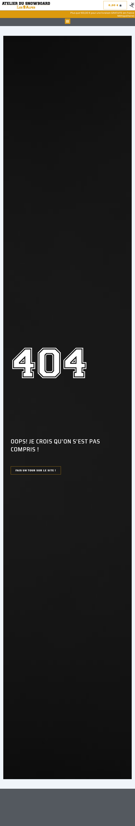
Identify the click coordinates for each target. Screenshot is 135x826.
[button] (67, 21)
